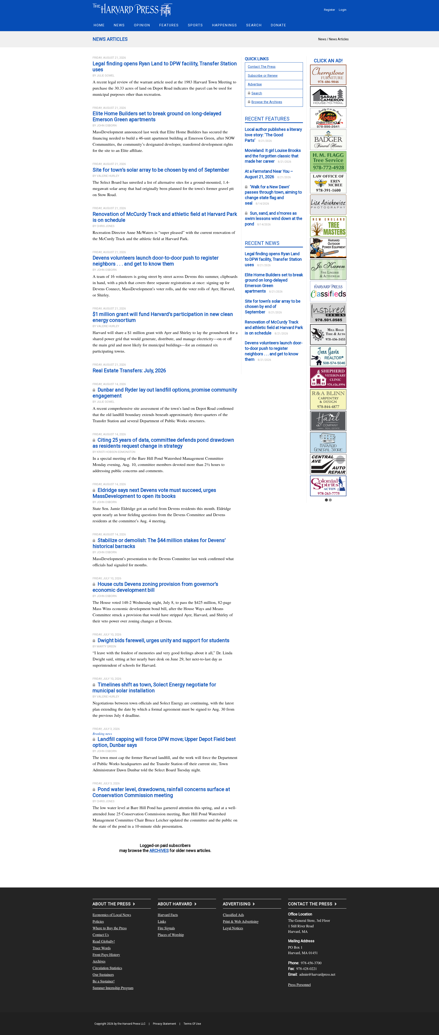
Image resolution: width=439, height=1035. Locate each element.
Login (342, 9)
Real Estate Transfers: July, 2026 (129, 370)
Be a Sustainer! (104, 981)
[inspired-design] (328, 312)
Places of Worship (171, 934)
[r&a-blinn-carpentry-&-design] (328, 398)
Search (257, 93)
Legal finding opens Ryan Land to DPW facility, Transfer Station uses (273, 259)
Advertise (255, 84)
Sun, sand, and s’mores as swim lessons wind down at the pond (273, 219)
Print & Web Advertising (241, 921)
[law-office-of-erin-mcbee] (328, 182)
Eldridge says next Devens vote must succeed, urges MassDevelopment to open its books (154, 493)
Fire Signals (166, 927)
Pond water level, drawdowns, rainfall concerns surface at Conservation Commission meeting (161, 792)
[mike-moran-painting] (328, 117)
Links (162, 921)
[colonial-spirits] (328, 485)
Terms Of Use (192, 1023)
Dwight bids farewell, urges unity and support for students (163, 640)
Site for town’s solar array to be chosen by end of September (161, 170)
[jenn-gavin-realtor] (328, 355)
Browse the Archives (267, 102)
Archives (99, 961)
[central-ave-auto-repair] (328, 463)
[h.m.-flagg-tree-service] (328, 161)
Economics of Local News (112, 914)
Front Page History (106, 954)
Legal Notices (233, 927)
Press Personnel (299, 984)
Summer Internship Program (113, 987)
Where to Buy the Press (110, 927)
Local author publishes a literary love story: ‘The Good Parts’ (273, 135)
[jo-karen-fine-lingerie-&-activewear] (328, 269)
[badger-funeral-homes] (328, 139)
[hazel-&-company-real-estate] (328, 420)
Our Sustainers (103, 974)
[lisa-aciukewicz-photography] (328, 204)
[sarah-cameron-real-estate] (328, 96)
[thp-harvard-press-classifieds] (328, 290)
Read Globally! (104, 941)
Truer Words (102, 947)
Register (329, 9)
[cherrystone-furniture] (328, 74)
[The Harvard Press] (133, 9)
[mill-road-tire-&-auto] (328, 334)
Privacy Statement (164, 1023)
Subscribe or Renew (263, 76)
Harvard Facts (168, 914)
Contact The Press (262, 67)
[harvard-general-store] (328, 442)
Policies (98, 921)
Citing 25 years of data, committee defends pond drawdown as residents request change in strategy (163, 443)
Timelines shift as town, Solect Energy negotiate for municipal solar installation (154, 687)
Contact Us (101, 934)
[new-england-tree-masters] (328, 225)
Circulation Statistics (107, 967)
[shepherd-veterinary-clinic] (328, 377)
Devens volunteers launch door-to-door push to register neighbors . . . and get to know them (156, 261)
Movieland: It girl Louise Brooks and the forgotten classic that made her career (273, 156)
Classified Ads (233, 914)
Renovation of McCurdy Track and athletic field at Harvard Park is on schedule (274, 327)
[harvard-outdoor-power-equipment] (328, 247)
